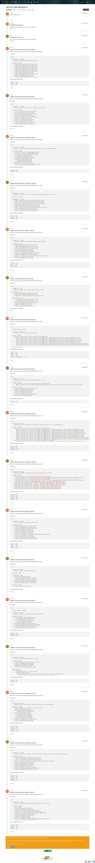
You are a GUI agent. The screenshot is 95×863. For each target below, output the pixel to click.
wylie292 (11, 12)
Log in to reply (85, 9)
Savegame (12, 28)
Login (13, 846)
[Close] (87, 838)
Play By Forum (8, 9)
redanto (11, 35)
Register (8, 846)
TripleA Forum (13, 2)
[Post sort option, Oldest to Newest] (81, 10)
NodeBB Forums (49, 860)
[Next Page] (51, 851)
